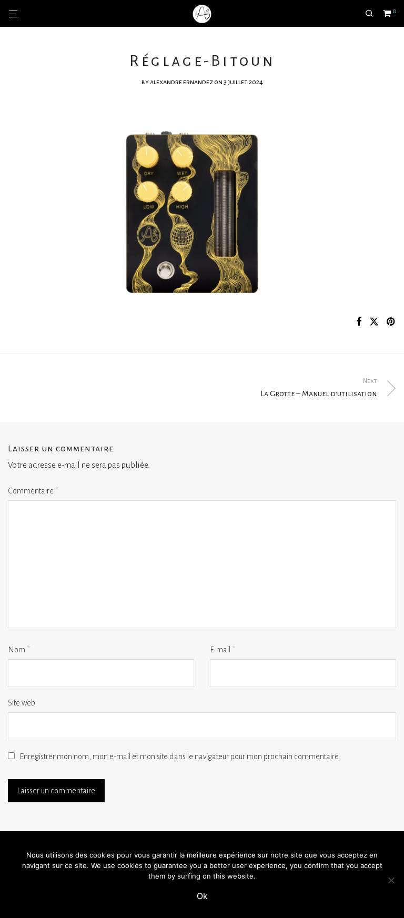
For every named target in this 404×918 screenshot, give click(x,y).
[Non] (391, 880)
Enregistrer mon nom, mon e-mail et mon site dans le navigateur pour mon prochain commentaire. (179, 756)
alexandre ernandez (181, 82)
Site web (21, 703)
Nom (19, 649)
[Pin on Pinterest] (391, 322)
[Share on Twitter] (374, 322)
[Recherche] (373, 14)
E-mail (222, 649)
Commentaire (33, 491)
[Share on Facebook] (358, 322)
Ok (202, 896)
